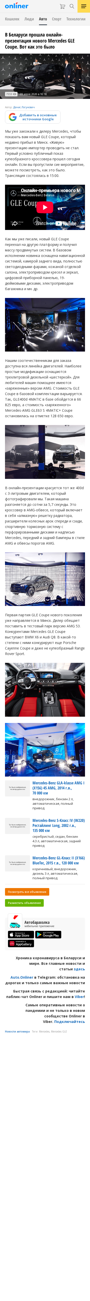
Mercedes (44, 1031)
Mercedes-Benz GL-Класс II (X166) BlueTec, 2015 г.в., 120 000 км (58, 860)
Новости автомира (17, 1031)
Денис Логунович (24, 107)
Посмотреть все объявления (27, 892)
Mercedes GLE (59, 1031)
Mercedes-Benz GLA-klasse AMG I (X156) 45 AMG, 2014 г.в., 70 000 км (58, 788)
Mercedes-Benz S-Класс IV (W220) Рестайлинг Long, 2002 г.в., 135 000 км (58, 825)
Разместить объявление (24, 903)
